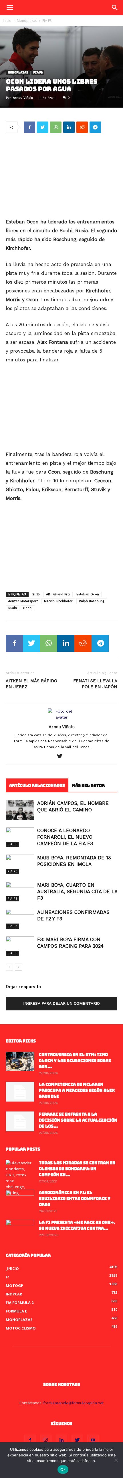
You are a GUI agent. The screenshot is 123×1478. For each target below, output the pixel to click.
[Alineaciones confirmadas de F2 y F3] (20, 919)
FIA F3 (47, 20)
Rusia (12, 608)
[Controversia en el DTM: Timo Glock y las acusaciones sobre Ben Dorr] (20, 1061)
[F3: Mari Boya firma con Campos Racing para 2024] (20, 946)
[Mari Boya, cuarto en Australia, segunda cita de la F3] (20, 891)
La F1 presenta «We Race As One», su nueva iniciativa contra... (77, 1225)
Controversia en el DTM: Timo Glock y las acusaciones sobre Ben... (75, 1061)
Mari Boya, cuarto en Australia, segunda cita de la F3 (77, 891)
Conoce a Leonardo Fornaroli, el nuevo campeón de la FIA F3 (65, 837)
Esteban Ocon (87, 594)
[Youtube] (93, 1440)
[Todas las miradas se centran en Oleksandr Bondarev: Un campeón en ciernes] (20, 1178)
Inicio (7, 20)
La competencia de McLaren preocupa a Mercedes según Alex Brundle (77, 1090)
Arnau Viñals (23, 98)
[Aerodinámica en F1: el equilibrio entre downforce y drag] (20, 1200)
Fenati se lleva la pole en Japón (95, 683)
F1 (9, 817)
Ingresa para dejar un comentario (61, 1003)
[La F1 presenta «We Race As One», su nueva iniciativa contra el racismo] (20, 1230)
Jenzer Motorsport (23, 601)
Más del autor (88, 785)
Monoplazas (27, 20)
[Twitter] (61, 756)
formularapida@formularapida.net (73, 1402)
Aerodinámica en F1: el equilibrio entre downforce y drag (74, 1199)
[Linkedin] (61, 1440)
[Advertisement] (61, 176)
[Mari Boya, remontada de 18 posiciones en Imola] (20, 864)
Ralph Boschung (91, 601)
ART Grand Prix (58, 594)
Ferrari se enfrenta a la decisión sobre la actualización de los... (78, 1120)
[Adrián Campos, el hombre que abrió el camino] (20, 810)
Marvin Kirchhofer (58, 601)
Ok (63, 1469)
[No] (116, 1460)
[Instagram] (45, 1440)
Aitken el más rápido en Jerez (31, 683)
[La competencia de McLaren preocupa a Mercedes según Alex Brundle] (20, 1092)
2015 (36, 594)
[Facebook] (30, 1440)
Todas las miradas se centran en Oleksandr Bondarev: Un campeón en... (77, 1169)
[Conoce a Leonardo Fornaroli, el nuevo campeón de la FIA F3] (20, 837)
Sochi (27, 608)
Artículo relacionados (37, 785)
